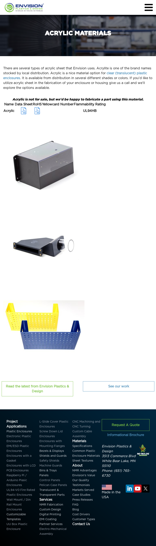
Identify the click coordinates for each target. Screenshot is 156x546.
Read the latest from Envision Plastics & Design (37, 388)
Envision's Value (83, 475)
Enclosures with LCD (21, 465)
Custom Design (50, 509)
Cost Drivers (81, 514)
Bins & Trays (48, 470)
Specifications (82, 446)
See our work (118, 386)
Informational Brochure (125, 435)
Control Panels (49, 480)
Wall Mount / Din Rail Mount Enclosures (18, 504)
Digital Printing (50, 514)
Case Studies (81, 494)
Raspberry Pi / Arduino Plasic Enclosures (16, 480)
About (77, 465)
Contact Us (81, 524)
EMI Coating (47, 519)
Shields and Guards (53, 455)
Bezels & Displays (51, 450)
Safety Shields (49, 460)
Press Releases (82, 499)
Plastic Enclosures (19, 431)
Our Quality (80, 480)
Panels (44, 475)
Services (45, 499)
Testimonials (81, 485)
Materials (79, 441)
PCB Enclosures (17, 470)
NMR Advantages (84, 470)
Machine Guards (50, 465)
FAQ (75, 504)
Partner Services (51, 524)
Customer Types (83, 519)
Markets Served (83, 490)
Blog (75, 509)
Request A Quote (126, 425)
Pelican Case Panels (53, 485)
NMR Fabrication (51, 504)
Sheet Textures (82, 460)
